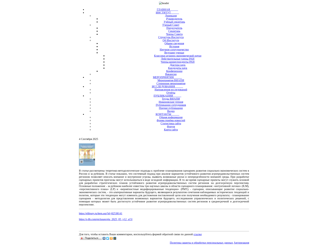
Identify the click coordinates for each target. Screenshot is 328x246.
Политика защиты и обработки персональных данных (201, 242)
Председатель (174, 28)
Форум (171, 126)
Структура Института (171, 37)
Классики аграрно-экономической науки (177, 55)
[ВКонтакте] (104, 238)
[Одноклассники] (111, 238)
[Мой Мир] (115, 238)
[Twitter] (108, 238)
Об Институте (171, 40)
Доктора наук (178, 64)
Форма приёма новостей (171, 120)
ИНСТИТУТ (167, 12)
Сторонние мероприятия (170, 83)
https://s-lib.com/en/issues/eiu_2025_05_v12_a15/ (106, 219)
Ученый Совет (170, 24)
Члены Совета (174, 34)
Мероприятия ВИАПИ (171, 80)
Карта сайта (171, 129)
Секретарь (174, 31)
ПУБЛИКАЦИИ (167, 95)
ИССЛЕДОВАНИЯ (167, 86)
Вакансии (171, 74)
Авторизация (241, 242)
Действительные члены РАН (177, 58)
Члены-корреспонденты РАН (178, 61)
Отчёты (170, 92)
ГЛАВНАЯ (167, 9)
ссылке (198, 234)
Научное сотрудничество (174, 49)
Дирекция (171, 15)
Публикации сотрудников (171, 104)
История (174, 46)
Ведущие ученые (174, 52)
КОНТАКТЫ (167, 114)
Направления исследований (171, 89)
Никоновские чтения (171, 101)
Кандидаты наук (177, 68)
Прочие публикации (171, 108)
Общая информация (170, 117)
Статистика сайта (171, 123)
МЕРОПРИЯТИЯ (167, 77)
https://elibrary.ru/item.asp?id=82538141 (100, 213)
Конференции (174, 71)
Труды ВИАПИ (171, 98)
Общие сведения (174, 43)
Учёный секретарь (174, 21)
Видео (171, 111)
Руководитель (174, 18)
